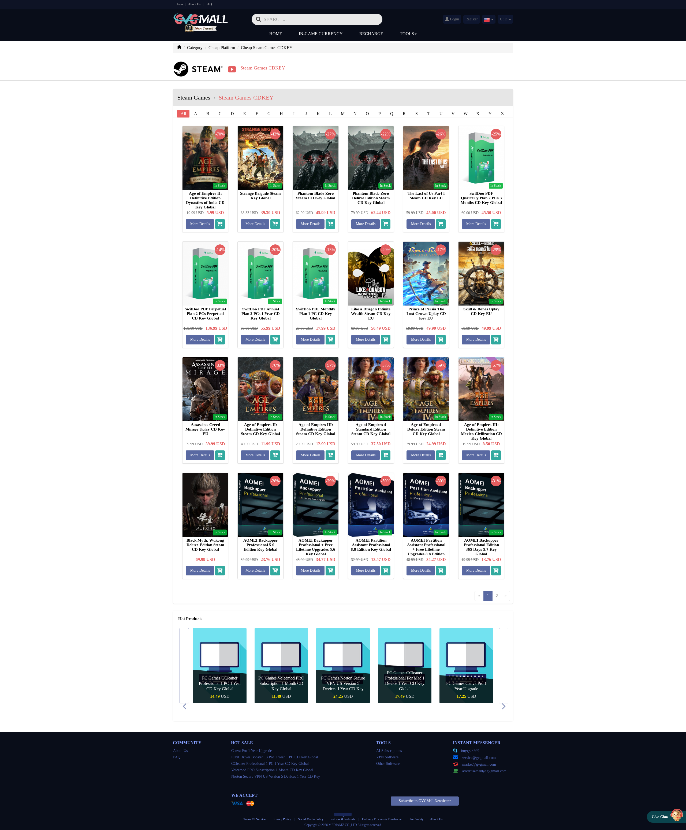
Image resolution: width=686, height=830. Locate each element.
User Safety (415, 819)
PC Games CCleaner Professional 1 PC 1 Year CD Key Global (220, 683)
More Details (200, 224)
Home (179, 4)
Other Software (388, 764)
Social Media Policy (310, 819)
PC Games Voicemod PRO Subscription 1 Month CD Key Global (281, 683)
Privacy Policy (282, 819)
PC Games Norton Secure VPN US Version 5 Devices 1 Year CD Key (343, 683)
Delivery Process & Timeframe (381, 819)
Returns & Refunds (342, 819)
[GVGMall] (201, 17)
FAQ (209, 4)
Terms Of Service (254, 819)
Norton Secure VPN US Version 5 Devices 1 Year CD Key (275, 776)
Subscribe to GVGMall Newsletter (425, 801)
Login (454, 19)
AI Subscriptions (389, 751)
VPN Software (387, 757)
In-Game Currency (321, 33)
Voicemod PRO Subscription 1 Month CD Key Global (272, 770)
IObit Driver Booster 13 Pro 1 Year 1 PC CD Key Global (274, 757)
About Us (194, 4)
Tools (407, 33)
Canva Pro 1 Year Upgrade (251, 751)
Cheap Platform (221, 47)
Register (471, 19)
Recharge (371, 33)
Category (195, 47)
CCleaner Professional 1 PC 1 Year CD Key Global (270, 764)
